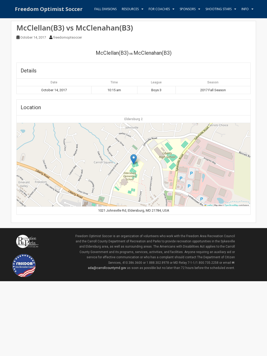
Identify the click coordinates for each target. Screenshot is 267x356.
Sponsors (188, 9)
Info (245, 9)
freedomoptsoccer (67, 37)
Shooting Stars (218, 9)
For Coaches (159, 9)
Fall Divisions (105, 9)
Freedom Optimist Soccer (49, 9)
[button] (133, 159)
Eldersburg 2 (133, 119)
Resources (130, 9)
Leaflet (209, 205)
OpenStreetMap (231, 205)
